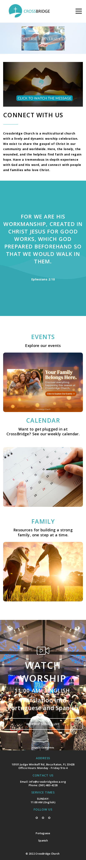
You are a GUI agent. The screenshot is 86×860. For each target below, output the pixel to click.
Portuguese (43, 833)
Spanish (43, 840)
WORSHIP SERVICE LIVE (43, 724)
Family (43, 521)
